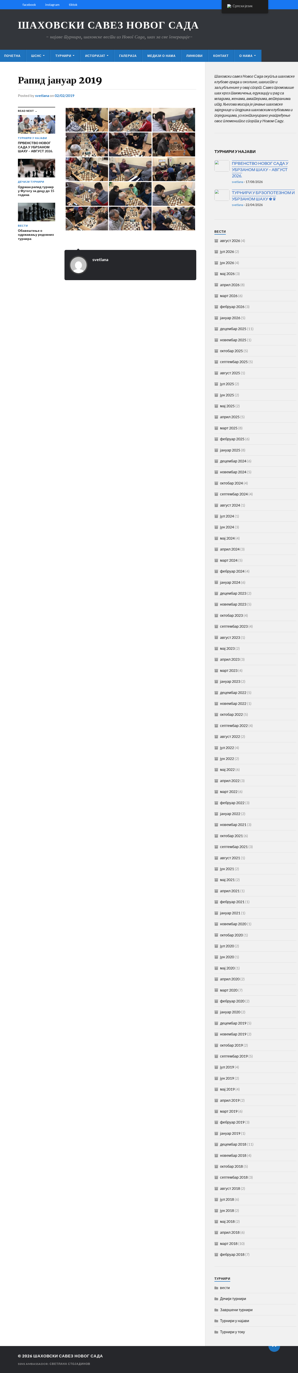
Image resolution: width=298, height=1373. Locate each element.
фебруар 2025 (232, 439)
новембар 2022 (233, 703)
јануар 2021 (230, 913)
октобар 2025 (231, 350)
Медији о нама (161, 56)
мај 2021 (227, 879)
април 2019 (230, 1100)
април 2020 (230, 979)
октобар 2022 (231, 714)
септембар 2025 (234, 361)
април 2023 (230, 659)
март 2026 (228, 295)
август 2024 (230, 505)
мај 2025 (227, 406)
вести (225, 1287)
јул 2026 (227, 251)
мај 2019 (227, 1089)
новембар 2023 (233, 604)
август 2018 (230, 1188)
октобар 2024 (231, 483)
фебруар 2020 (232, 1001)
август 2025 (230, 373)
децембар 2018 (233, 1144)
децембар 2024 (233, 461)
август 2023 (230, 637)
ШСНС (36, 56)
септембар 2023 (234, 626)
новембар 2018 (233, 1155)
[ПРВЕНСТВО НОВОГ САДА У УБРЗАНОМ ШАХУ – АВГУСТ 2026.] (222, 166)
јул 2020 (227, 946)
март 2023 (228, 670)
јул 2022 (227, 747)
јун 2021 (227, 868)
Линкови (194, 56)
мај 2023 (227, 648)
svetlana (42, 95)
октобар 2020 (231, 935)
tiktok (73, 5)
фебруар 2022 (232, 802)
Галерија (128, 56)
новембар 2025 (233, 340)
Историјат (95, 56)
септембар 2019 (234, 1056)
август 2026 (230, 240)
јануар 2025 (230, 450)
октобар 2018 (231, 1166)
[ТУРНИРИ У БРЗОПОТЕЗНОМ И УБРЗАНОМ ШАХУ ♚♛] (222, 195)
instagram (52, 5)
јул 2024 (227, 516)
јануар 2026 (230, 317)
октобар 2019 (231, 1045)
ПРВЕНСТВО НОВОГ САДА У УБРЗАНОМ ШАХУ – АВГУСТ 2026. (260, 169)
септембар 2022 (234, 725)
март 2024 (228, 560)
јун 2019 (227, 1078)
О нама (246, 56)
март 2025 (228, 428)
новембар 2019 (233, 1034)
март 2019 (228, 1111)
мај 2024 (227, 538)
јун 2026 (227, 262)
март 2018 (228, 1243)
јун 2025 (227, 395)
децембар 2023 (233, 593)
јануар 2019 (230, 1133)
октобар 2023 (231, 615)
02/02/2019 (64, 95)
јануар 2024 (230, 582)
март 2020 (228, 990)
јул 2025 (227, 383)
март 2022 (228, 791)
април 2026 (230, 284)
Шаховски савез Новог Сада (108, 25)
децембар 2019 (233, 1023)
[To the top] (274, 1346)
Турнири (63, 56)
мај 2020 (227, 968)
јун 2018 (227, 1210)
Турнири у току (232, 1332)
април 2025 (230, 417)
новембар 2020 (233, 924)
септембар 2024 (234, 494)
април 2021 (230, 891)
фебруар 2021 (232, 901)
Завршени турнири (236, 1309)
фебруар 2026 (232, 306)
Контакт (221, 56)
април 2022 (230, 780)
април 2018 (230, 1232)
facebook (29, 5)
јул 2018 (227, 1199)
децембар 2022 (233, 692)
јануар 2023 (230, 681)
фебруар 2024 (232, 571)
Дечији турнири (233, 1298)
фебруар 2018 (232, 1254)
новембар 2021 (233, 824)
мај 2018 (227, 1221)
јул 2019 (227, 1067)
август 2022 (230, 736)
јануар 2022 (230, 813)
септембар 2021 (234, 846)
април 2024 (230, 549)
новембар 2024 (233, 472)
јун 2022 (227, 758)
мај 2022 (227, 769)
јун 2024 (227, 527)
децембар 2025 (233, 328)
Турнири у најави (234, 1320)
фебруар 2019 (232, 1122)
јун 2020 (227, 957)
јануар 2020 (230, 1012)
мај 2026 (227, 273)
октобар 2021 (231, 835)
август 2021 (230, 858)
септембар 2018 (234, 1177)
